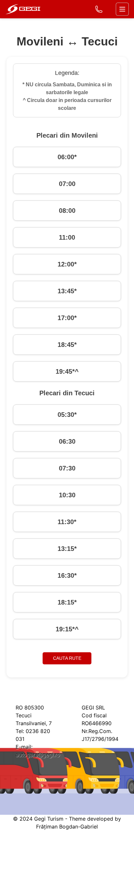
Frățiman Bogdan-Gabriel (67, 826)
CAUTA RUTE (67, 658)
